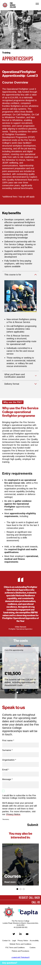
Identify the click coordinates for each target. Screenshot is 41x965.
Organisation (9, 760)
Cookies (33, 947)
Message (7, 779)
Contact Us (6, 940)
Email (5, 769)
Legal (14, 940)
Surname (7, 750)
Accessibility (34, 940)
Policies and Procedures (20, 951)
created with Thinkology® (20, 957)
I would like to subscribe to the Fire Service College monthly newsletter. (19, 796)
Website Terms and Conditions (20, 944)
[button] (17, 692)
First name (8, 740)
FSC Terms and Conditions (15, 947)
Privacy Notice (13, 814)
